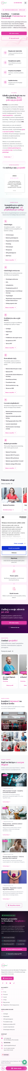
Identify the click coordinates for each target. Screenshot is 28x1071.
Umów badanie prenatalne (15, 949)
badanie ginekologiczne (14, 148)
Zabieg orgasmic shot (11, 303)
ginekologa (5, 152)
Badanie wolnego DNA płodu (13, 464)
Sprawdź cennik (15, 38)
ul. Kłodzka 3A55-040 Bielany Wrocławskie (11, 1039)
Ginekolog (8, 244)
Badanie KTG (9, 371)
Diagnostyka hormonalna (12, 241)
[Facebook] (2, 983)
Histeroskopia (9, 247)
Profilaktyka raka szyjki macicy (14, 337)
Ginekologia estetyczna (12, 279)
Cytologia (8, 328)
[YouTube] (10, 983)
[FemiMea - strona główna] (4, 965)
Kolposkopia (9, 331)
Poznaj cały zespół (6, 651)
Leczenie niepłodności (11, 424)
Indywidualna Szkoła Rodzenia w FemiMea (14, 375)
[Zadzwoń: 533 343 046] (3, 1068)
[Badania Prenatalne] (12, 495)
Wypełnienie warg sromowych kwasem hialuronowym (13, 299)
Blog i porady (6, 1002)
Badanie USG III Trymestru (12, 455)
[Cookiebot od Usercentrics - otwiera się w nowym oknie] (19, 517)
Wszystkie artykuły (15, 905)
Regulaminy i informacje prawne (11, 1005)
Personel (5, 994)
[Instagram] (6, 983)
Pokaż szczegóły (18, 543)
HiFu (7, 282)
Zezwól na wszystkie (14, 548)
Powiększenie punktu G (12, 288)
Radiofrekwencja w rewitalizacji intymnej (14, 292)
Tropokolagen (9, 295)
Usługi (4, 999)
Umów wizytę (15, 33)
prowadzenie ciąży (7, 150)
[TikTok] (13, 983)
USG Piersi (8, 255)
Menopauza (9, 249)
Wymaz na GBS (10, 388)
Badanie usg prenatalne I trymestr (14, 461)
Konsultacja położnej (11, 379)
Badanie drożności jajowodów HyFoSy (13, 417)
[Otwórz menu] (25, 2)
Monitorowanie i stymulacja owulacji (13, 427)
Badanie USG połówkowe (12, 458)
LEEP (7, 334)
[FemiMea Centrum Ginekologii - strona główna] (4, 3)
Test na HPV (9, 343)
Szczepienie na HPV (11, 340)
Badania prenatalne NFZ (9, 1024)
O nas (4, 992)
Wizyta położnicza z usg (12, 385)
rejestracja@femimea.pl (10, 1045)
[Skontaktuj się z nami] (24, 1062)
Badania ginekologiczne (12, 238)
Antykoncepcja (10, 235)
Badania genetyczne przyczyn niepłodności (13, 412)
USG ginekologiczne (11, 252)
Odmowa (14, 552)
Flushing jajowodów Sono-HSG (13, 421)
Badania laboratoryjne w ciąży (14, 368)
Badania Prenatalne (11, 452)
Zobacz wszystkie (9, 260)
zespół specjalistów (7, 115)
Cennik (5, 997)
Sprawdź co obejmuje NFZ (15, 954)
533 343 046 (7, 1042)
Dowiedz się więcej (7, 509)
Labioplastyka (9, 285)
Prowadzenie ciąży (10, 382)
